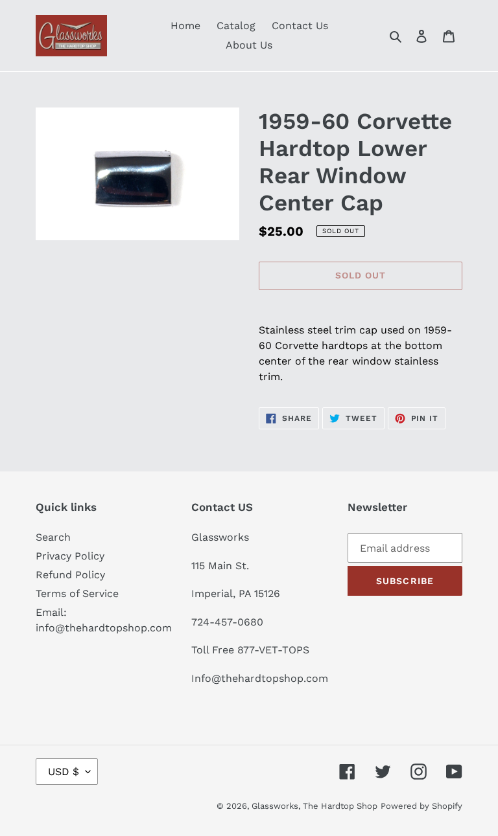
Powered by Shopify (421, 806)
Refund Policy (70, 575)
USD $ (63, 771)
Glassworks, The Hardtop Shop (314, 806)
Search (53, 537)
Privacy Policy (70, 556)
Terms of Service (77, 593)
